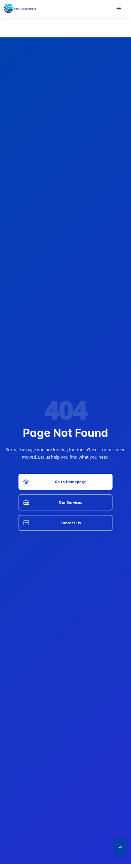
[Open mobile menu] (120, 8)
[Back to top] (120, 847)
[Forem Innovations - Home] (20, 8)
